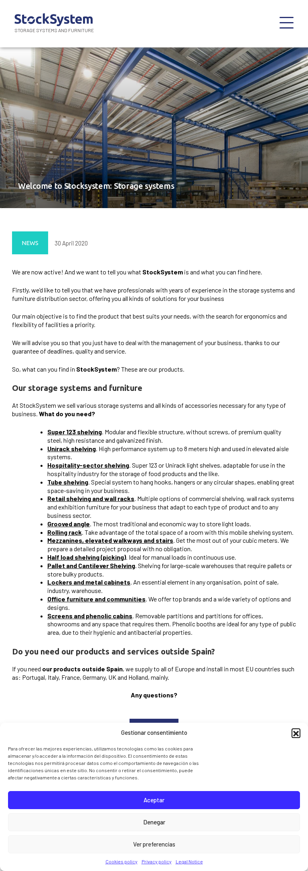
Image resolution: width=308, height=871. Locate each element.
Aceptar (154, 800)
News (30, 243)
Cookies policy (121, 861)
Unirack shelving (71, 448)
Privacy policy (157, 861)
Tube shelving (67, 482)
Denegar (154, 822)
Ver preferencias (154, 844)
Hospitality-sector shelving (88, 465)
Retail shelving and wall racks (90, 498)
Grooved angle (68, 524)
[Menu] (287, 24)
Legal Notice (189, 861)
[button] (296, 733)
